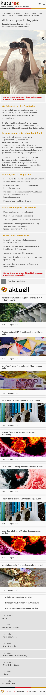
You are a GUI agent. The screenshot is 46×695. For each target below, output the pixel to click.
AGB (9, 691)
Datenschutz (20, 691)
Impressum (32, 691)
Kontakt (42, 691)
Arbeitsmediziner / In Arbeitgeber (18, 597)
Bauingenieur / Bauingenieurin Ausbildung (22, 603)
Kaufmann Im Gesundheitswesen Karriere (21, 608)
